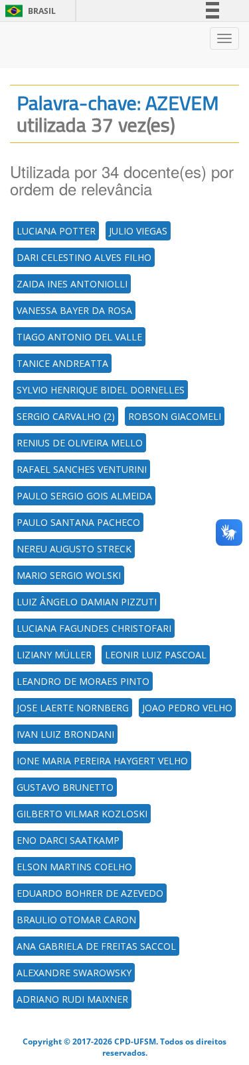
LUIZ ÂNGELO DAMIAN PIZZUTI (87, 601)
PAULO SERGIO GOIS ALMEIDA (84, 495)
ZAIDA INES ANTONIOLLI (72, 284)
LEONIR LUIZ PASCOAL (156, 654)
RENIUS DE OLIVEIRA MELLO (80, 442)
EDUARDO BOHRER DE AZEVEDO (90, 893)
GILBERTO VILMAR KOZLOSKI (82, 813)
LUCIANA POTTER (56, 231)
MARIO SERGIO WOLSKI (69, 575)
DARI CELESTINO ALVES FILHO (84, 257)
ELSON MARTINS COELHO (74, 866)
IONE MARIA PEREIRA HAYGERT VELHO (102, 760)
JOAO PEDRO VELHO (187, 707)
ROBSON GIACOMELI (174, 416)
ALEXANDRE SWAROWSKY (74, 972)
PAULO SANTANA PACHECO (78, 522)
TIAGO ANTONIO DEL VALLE (79, 336)
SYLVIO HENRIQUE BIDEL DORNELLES (101, 389)
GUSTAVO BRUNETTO (65, 787)
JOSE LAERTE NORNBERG (73, 707)
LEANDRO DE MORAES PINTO (83, 681)
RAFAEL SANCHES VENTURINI (82, 469)
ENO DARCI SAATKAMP (68, 840)
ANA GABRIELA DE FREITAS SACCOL (96, 946)
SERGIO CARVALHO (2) (66, 416)
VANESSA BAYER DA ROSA (74, 310)
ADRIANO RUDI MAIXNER (72, 999)
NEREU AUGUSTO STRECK (74, 548)
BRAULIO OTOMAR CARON (76, 919)
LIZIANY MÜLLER (54, 654)
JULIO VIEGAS (138, 231)
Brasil (28, 11)
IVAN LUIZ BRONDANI (65, 734)
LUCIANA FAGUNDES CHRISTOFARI (94, 628)
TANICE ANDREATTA (62, 363)
